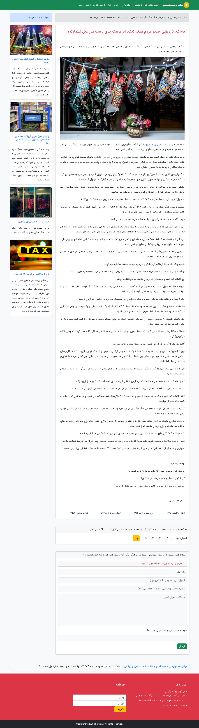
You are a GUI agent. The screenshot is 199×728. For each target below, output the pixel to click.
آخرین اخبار (113, 5)
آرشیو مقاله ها (152, 5)
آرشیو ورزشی (84, 5)
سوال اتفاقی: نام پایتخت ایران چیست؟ (167, 631)
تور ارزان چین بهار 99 (151, 145)
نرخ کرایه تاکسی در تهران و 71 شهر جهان (31, 274)
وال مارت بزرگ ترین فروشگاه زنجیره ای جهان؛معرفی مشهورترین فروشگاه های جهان (32, 140)
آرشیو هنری (99, 5)
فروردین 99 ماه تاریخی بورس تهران (33, 221)
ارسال (182, 646)
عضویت (120, 709)
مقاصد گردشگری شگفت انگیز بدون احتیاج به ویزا (30, 60)
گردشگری (137, 5)
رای (136, 538)
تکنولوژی (126, 5)
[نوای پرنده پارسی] (176, 5)
